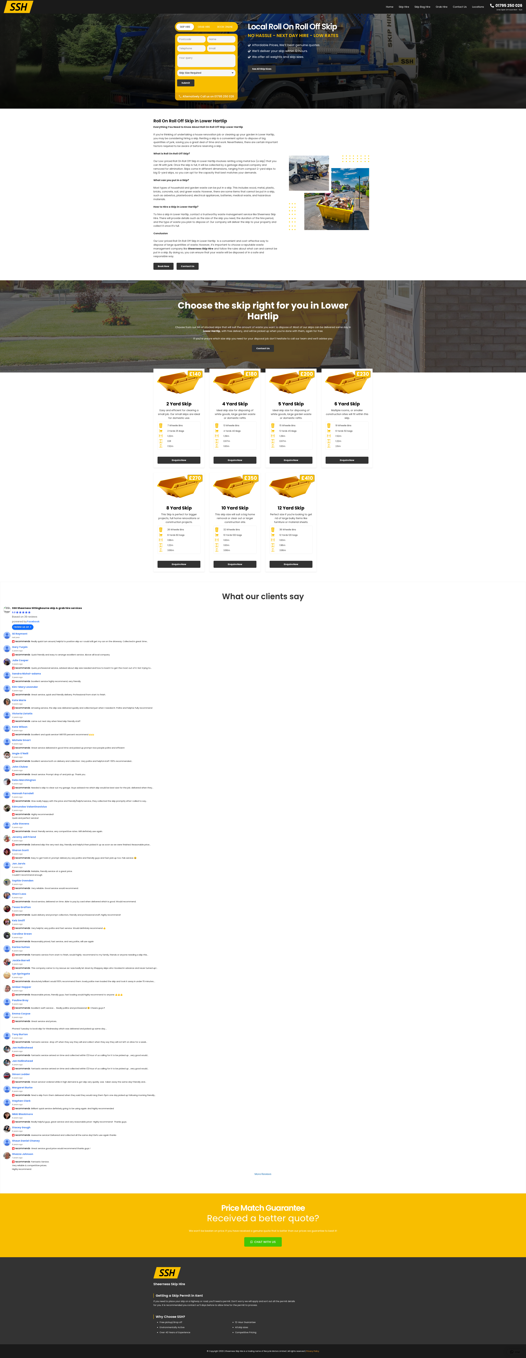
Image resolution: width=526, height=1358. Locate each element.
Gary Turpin (20, 647)
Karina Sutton (21, 947)
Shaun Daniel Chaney (26, 1140)
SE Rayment (19, 633)
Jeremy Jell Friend (24, 837)
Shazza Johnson (22, 1154)
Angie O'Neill (20, 753)
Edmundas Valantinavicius (29, 806)
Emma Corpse (21, 1013)
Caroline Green (22, 933)
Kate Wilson (19, 727)
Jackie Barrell (21, 960)
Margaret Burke (22, 1087)
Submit (185, 82)
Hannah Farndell (23, 793)
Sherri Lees (19, 894)
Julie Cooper (20, 660)
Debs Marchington (24, 780)
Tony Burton (20, 1034)
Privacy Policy (312, 1351)
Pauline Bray (20, 1000)
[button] (485, 7)
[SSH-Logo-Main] (18, 7)
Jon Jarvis (18, 863)
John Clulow (20, 766)
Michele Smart (21, 740)
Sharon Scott (20, 850)
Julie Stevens (20, 823)
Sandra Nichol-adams (26, 673)
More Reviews (263, 1174)
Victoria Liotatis (22, 713)
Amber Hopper (21, 987)
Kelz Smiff (18, 920)
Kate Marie (19, 700)
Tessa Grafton (21, 907)
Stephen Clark (21, 1101)
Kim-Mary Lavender (25, 687)
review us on (21, 627)
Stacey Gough (21, 1127)
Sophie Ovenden (22, 880)
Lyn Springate (21, 973)
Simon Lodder (21, 1074)
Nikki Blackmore (22, 1114)
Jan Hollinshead (22, 1047)
